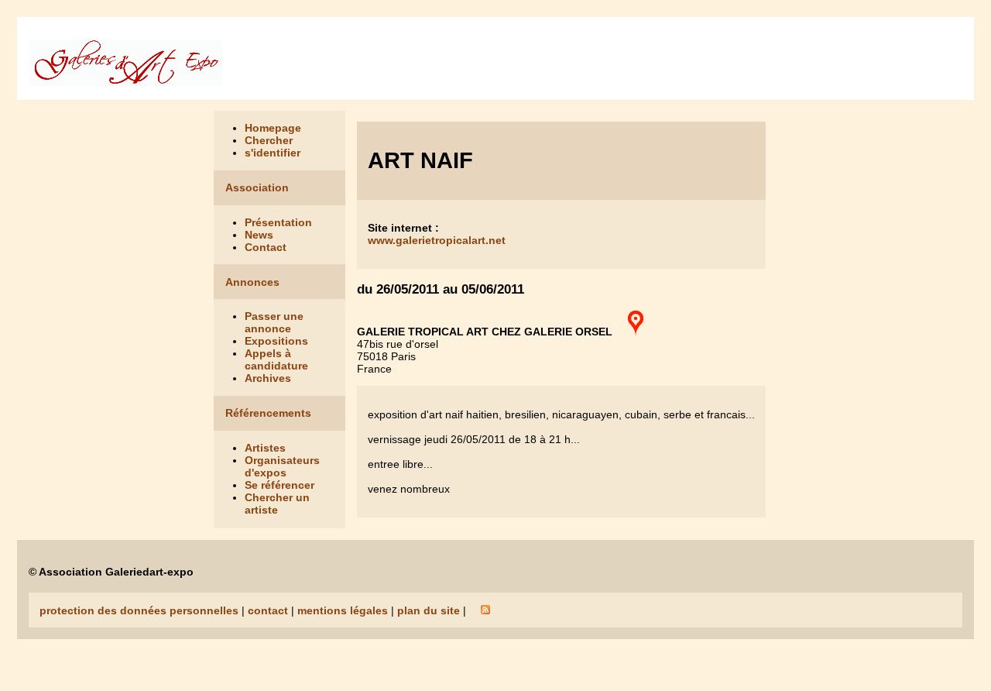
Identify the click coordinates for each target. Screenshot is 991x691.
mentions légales (342, 610)
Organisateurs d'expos (282, 466)
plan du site (428, 610)
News (259, 235)
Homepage (273, 128)
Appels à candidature (276, 359)
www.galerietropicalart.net (437, 240)
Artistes (265, 448)
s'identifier (272, 152)
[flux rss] (485, 610)
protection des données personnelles (138, 610)
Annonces (252, 282)
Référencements (268, 413)
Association (257, 187)
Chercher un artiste (277, 503)
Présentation (278, 222)
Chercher (269, 140)
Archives (268, 378)
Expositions (276, 341)
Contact (265, 247)
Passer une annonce (274, 322)
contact (268, 610)
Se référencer (279, 485)
